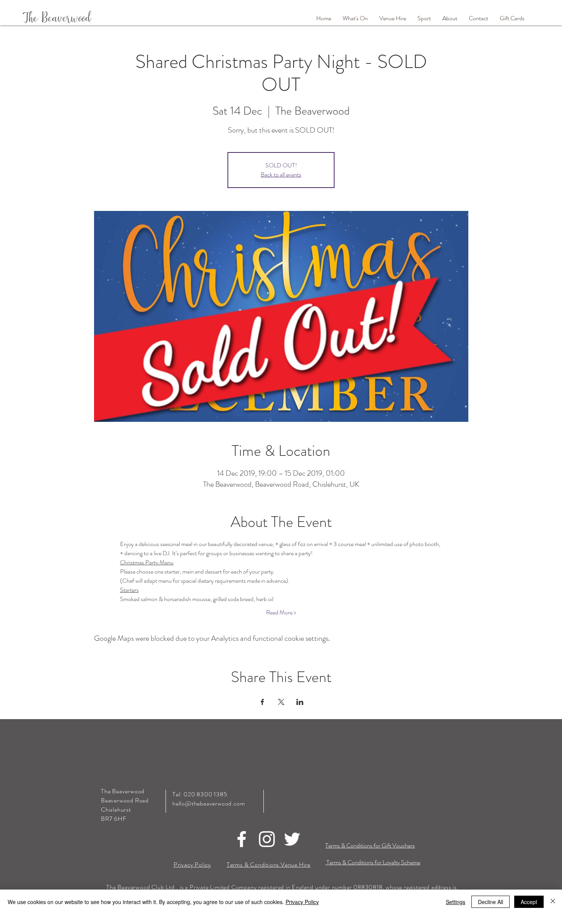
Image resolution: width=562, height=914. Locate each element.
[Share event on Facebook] (262, 702)
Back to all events (281, 174)
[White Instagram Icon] (267, 839)
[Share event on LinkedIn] (300, 702)
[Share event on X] (281, 702)
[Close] (552, 902)
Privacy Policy (302, 902)
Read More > (281, 612)
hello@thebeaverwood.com (208, 803)
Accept (529, 902)
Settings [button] (455, 902)
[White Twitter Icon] (292, 839)
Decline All (490, 902)
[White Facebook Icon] (241, 839)
